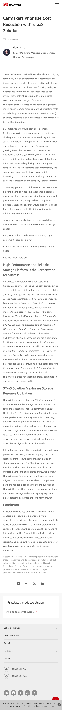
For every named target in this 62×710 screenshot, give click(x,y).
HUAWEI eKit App (18, 669)
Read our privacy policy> (43, 706)
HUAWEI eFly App (19, 676)
